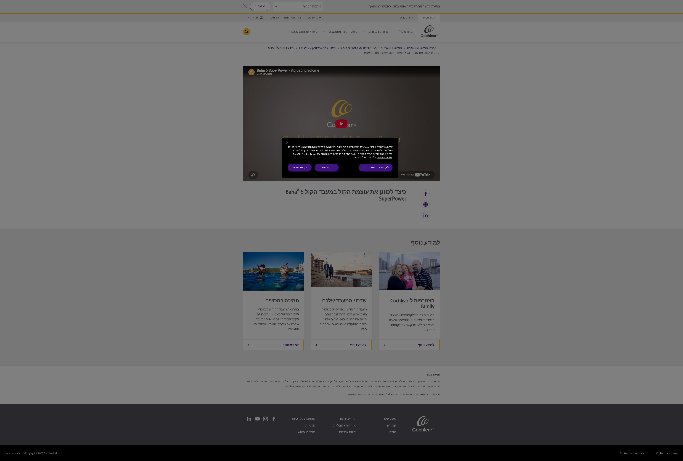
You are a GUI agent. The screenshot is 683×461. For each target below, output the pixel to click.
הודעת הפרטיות (384, 157)
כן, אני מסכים (299, 167)
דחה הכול (327, 167)
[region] (340, 158)
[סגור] (287, 142)
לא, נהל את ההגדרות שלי (375, 167)
